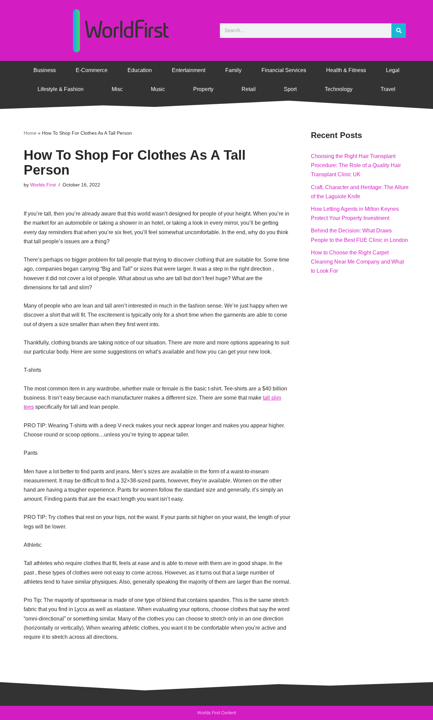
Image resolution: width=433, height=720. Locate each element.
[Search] (398, 30)
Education (140, 70)
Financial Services (283, 70)
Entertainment (188, 70)
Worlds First (43, 184)
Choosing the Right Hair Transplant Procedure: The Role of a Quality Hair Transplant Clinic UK (356, 165)
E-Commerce (92, 70)
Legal (393, 70)
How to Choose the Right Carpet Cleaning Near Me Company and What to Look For (357, 262)
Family (233, 70)
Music (158, 89)
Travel (388, 89)
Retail (249, 89)
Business (44, 70)
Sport (290, 89)
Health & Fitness (346, 70)
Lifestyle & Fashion (61, 89)
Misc (117, 89)
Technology (338, 89)
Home (30, 133)
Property (203, 89)
